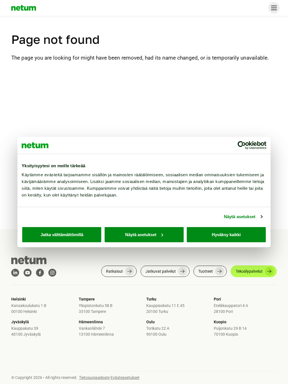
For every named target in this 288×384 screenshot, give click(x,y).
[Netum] (23, 8)
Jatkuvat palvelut (160, 271)
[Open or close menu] (274, 7)
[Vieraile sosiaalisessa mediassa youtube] (28, 273)
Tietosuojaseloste (94, 377)
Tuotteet (205, 271)
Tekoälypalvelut (249, 271)
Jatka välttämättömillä (61, 234)
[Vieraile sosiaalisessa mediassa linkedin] (15, 273)
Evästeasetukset (125, 377)
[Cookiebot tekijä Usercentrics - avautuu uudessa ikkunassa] (241, 145)
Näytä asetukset (240, 216)
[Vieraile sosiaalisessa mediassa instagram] (52, 273)
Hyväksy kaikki (226, 234)
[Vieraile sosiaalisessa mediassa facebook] (40, 273)
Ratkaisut (114, 271)
